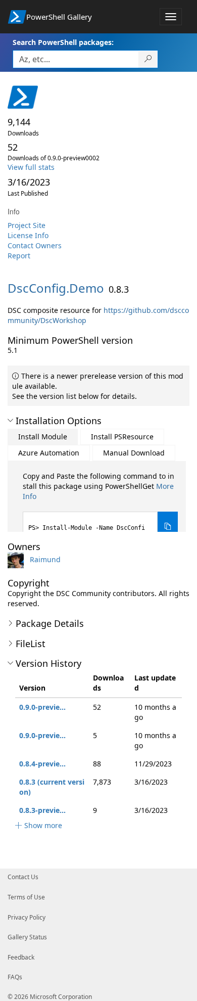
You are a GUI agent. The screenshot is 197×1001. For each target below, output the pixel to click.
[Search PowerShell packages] (148, 59)
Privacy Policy (26, 917)
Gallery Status (27, 937)
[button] (10, 421)
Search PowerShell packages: (63, 42)
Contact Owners (35, 245)
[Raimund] (18, 559)
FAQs (15, 977)
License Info (28, 235)
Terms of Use (26, 897)
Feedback (21, 957)
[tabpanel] (100, 506)
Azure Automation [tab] (48, 453)
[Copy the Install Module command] (168, 526)
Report (19, 255)
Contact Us (23, 877)
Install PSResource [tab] (122, 436)
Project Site (26, 225)
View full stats (31, 167)
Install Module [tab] (42, 436)
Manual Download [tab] (134, 453)
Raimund (45, 559)
